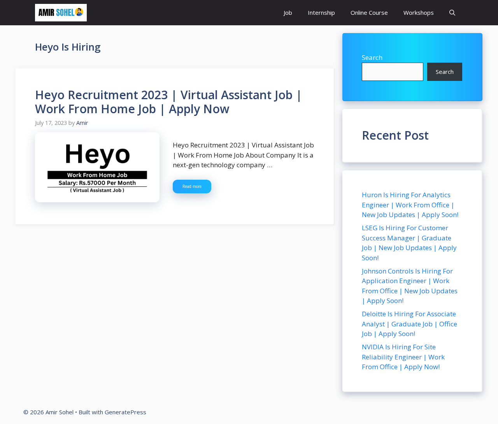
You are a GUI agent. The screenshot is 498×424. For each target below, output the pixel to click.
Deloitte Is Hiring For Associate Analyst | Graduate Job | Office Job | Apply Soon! (409, 323)
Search (372, 57)
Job (288, 12)
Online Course (369, 12)
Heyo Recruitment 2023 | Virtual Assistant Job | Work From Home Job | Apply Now (168, 102)
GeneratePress (125, 412)
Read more (192, 186)
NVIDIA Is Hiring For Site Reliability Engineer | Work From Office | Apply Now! (403, 356)
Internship (321, 12)
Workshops (418, 12)
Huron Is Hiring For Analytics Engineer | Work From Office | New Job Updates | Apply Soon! (410, 204)
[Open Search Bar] (452, 12)
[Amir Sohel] (61, 12)
